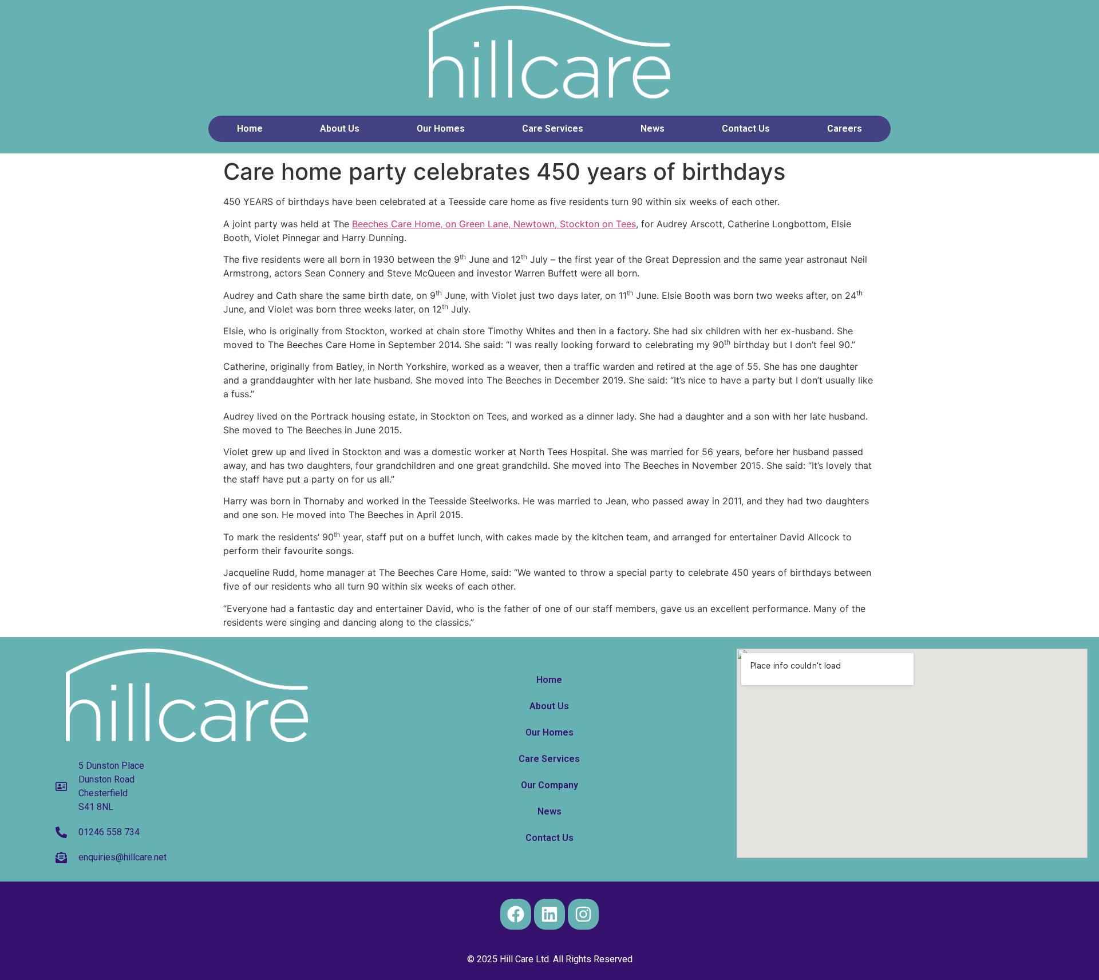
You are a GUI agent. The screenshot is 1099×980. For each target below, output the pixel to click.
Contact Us (746, 128)
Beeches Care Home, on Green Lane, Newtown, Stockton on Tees (494, 224)
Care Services (552, 128)
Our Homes (441, 128)
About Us (339, 128)
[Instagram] (583, 914)
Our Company (549, 785)
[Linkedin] (549, 914)
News (653, 128)
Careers (844, 128)
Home (250, 128)
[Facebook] (515, 914)
